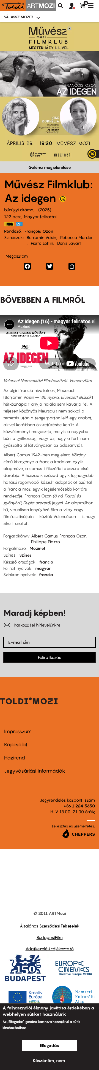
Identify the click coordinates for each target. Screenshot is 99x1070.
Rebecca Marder (76, 237)
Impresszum (18, 731)
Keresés (60, 5)
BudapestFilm (50, 937)
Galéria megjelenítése (49, 167)
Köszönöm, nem (49, 1060)
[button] (74, 6)
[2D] (21, 224)
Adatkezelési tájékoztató (50, 948)
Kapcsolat (16, 744)
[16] (62, 200)
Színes (25, 555)
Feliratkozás (49, 657)
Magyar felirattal (40, 216)
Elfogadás (49, 1045)
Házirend (14, 758)
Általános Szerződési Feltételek (49, 925)
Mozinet (37, 548)
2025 (45, 209)
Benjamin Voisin (41, 237)
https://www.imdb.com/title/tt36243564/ (9, 224)
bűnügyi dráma (19, 209)
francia (46, 561)
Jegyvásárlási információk (34, 771)
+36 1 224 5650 (79, 805)
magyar (43, 568)
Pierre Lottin (42, 243)
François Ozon (38, 231)
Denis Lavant (69, 243)
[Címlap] (28, 5)
